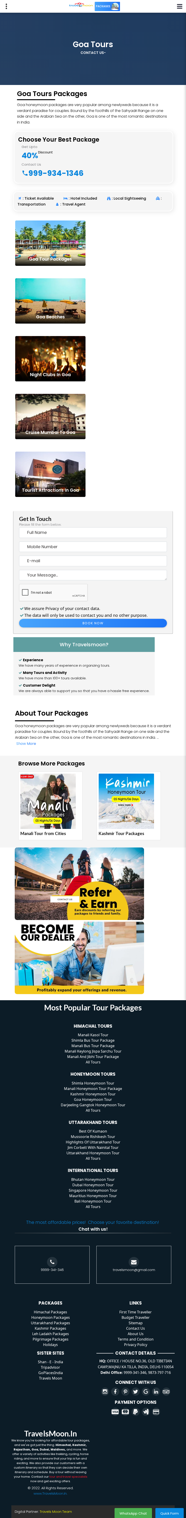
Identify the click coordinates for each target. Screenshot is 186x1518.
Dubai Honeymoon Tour (93, 1185)
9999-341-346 (52, 1269)
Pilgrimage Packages (51, 1339)
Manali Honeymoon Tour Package (93, 1088)
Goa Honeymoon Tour (93, 1099)
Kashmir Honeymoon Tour (93, 1094)
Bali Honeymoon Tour (93, 1201)
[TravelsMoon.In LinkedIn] (156, 1391)
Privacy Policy (135, 1344)
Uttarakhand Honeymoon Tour (93, 1153)
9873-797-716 (159, 1372)
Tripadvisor (50, 1367)
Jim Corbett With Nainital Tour (93, 1147)
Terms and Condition (136, 1339)
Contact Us (135, 1328)
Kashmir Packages (50, 1328)
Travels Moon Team (56, 1511)
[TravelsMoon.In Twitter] (136, 1391)
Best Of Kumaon (93, 1131)
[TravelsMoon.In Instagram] (105, 1391)
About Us (136, 1334)
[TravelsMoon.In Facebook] (115, 1391)
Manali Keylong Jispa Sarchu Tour (93, 1051)
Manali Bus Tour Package (93, 1046)
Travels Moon (50, 1378)
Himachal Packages (50, 1312)
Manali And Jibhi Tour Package (93, 1056)
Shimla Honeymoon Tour (93, 1083)
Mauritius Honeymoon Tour (93, 1196)
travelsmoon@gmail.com (134, 1269)
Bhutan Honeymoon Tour (93, 1179)
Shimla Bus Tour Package (93, 1040)
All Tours (93, 1062)
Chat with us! (93, 1229)
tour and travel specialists (68, 1477)
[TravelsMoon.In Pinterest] (125, 1391)
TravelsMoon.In (50, 1433)
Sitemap (136, 1323)
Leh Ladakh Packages (50, 1334)
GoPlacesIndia (50, 1373)
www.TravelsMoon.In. (50, 1493)
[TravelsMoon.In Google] (146, 1391)
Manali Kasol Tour (93, 1035)
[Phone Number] (52, 1262)
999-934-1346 (56, 173)
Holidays (50, 1344)
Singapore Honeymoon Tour (93, 1190)
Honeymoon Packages (50, 1317)
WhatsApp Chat (133, 1513)
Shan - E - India (50, 1362)
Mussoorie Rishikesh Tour (93, 1136)
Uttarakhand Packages (50, 1323)
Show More (26, 743)
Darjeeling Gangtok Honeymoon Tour (93, 1105)
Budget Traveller (136, 1317)
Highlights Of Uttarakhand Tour (93, 1142)
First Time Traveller (135, 1312)
